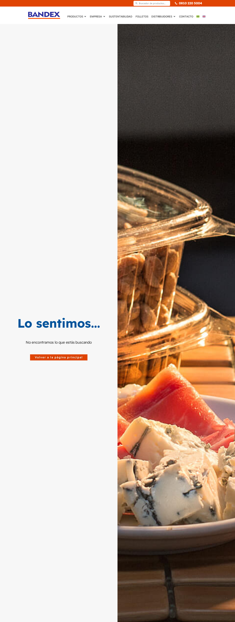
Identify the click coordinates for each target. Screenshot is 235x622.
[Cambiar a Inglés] (204, 16)
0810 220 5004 (190, 3)
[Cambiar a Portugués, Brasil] (197, 16)
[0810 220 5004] (176, 3)
